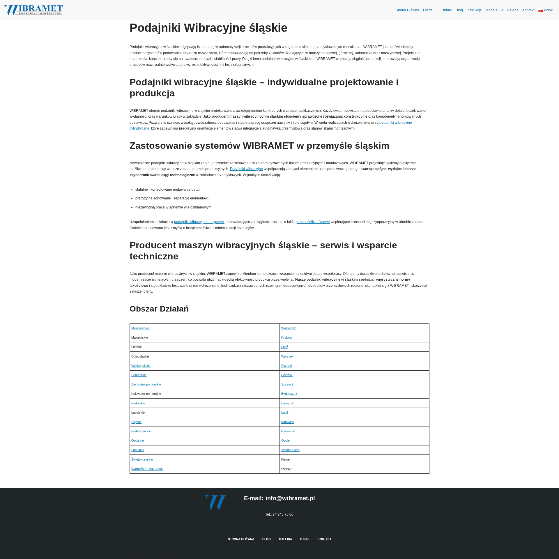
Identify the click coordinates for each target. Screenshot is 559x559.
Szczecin (287, 384)
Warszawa (288, 328)
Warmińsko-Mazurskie (147, 468)
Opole (285, 440)
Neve (134, 553)
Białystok (287, 403)
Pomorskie (138, 375)
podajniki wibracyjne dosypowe (199, 222)
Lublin (285, 412)
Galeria (513, 10)
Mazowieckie (140, 328)
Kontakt (528, 10)
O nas (304, 539)
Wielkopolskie (141, 365)
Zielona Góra (290, 450)
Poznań (286, 365)
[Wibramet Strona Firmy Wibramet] (33, 10)
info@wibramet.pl (290, 498)
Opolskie (137, 440)
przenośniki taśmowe (313, 222)
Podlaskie (138, 403)
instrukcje (474, 10)
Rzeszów (288, 431)
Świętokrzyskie (142, 459)
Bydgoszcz (289, 393)
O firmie (446, 10)
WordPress (169, 553)
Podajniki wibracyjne (246, 169)
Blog (459, 10)
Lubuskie (137, 450)
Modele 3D (494, 10)
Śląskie (136, 422)
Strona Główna (407, 10)
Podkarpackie (141, 431)
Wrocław (287, 356)
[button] (435, 10)
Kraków (286, 337)
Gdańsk (287, 375)
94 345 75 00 (283, 514)
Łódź (284, 347)
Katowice (287, 422)
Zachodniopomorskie (146, 384)
